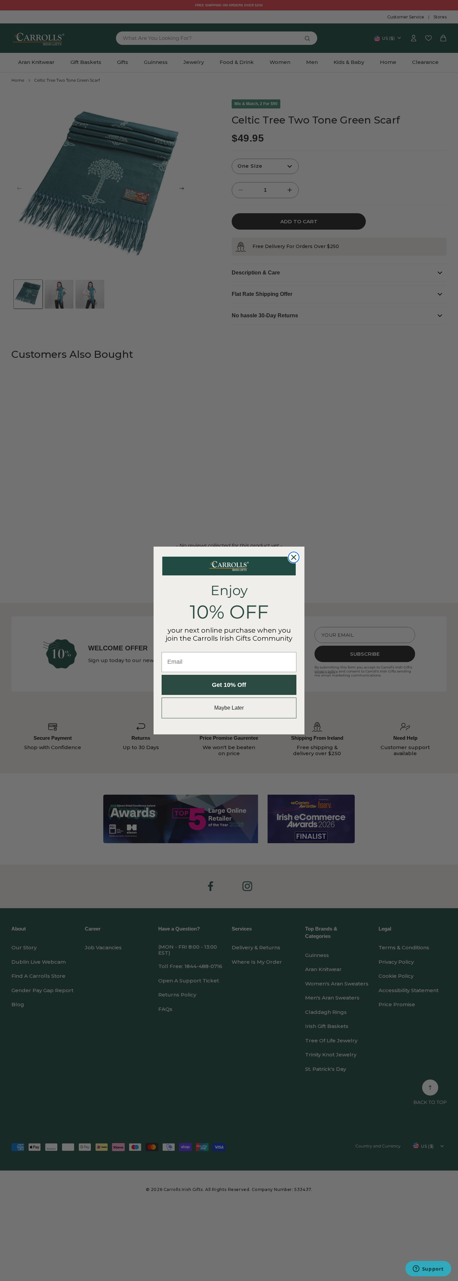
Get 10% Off (229, 685)
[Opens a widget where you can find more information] (428, 1269)
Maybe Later (229, 708)
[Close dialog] (293, 557)
